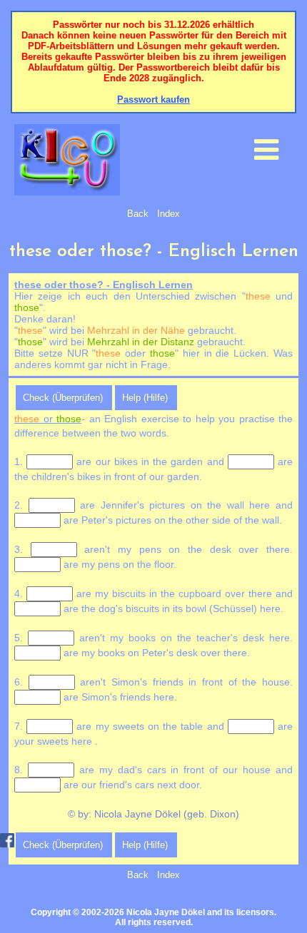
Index (168, 213)
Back (138, 213)
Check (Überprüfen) (63, 397)
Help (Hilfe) (145, 397)
